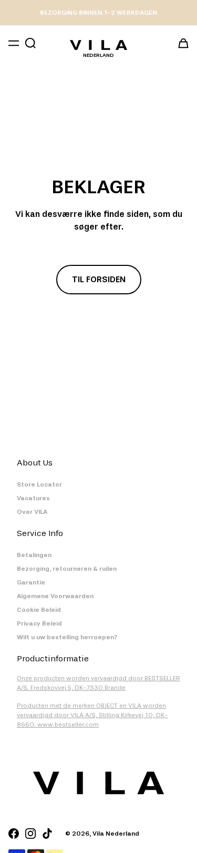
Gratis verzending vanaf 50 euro (98, 12)
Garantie (31, 582)
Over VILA (32, 511)
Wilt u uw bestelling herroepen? (67, 637)
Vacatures (33, 498)
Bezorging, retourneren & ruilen (67, 568)
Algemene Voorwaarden (55, 596)
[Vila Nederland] (98, 45)
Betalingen (34, 555)
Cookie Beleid (39, 609)
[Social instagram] (30, 833)
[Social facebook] (13, 833)
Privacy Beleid (39, 623)
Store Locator (39, 484)
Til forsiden (99, 279)
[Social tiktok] (47, 833)
